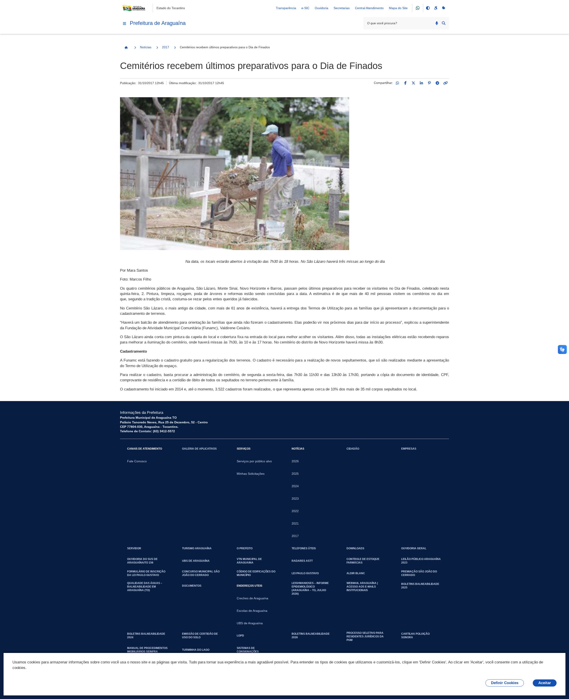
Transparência (286, 8)
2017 (165, 47)
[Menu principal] (124, 23)
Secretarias (342, 8)
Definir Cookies (504, 683)
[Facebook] (405, 83)
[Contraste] (427, 8)
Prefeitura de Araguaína (158, 23)
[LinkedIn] (421, 83)
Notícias (145, 47)
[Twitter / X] (413, 83)
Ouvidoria (321, 8)
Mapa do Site (398, 8)
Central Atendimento (369, 8)
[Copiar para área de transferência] (445, 83)
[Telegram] (437, 83)
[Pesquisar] (443, 23)
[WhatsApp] (397, 83)
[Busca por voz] (436, 23)
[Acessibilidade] (435, 8)
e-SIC (305, 8)
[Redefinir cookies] (443, 8)
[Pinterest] (429, 83)
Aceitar (544, 683)
